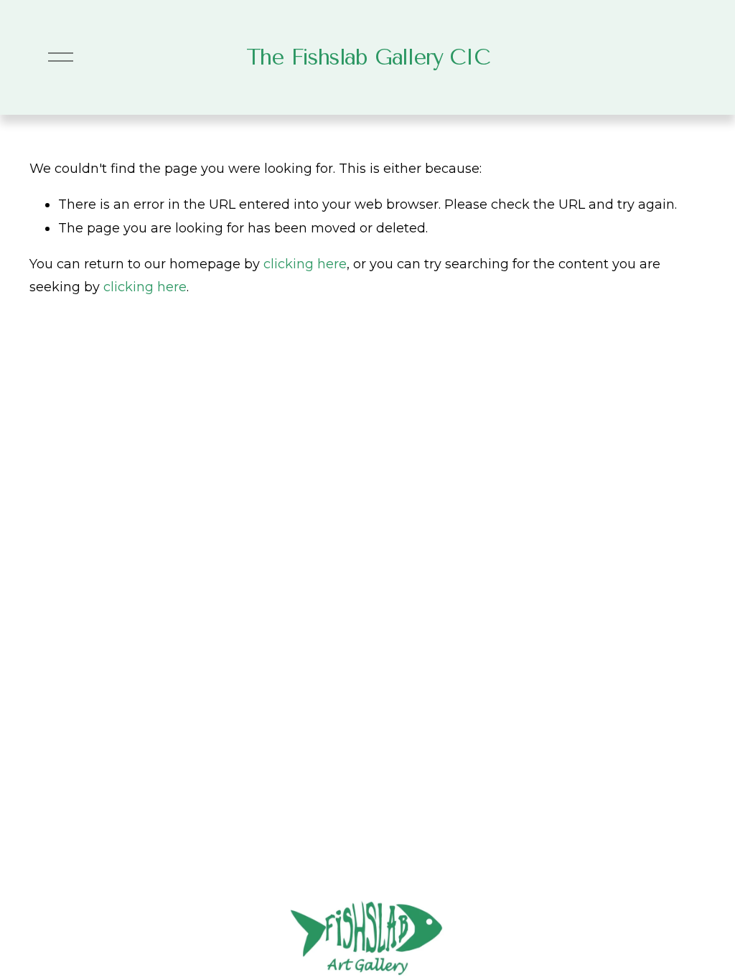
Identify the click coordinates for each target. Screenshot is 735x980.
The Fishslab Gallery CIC (368, 57)
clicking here (305, 264)
